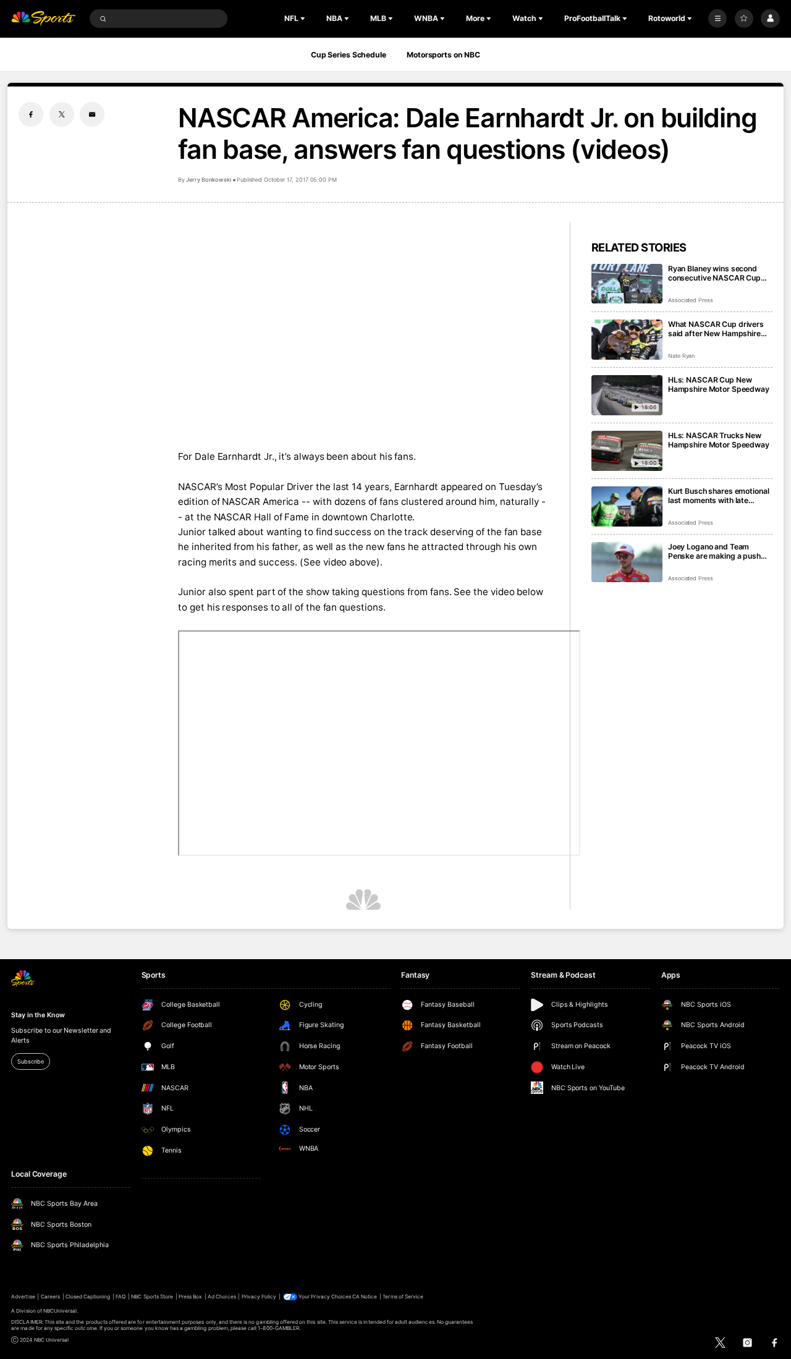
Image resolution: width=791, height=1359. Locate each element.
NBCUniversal (60, 1311)
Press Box (190, 1296)
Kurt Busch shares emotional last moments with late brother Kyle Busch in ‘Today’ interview (719, 495)
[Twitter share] (61, 114)
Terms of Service (403, 1296)
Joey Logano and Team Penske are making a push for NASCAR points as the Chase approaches (714, 551)
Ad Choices (221, 1296)
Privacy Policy (259, 1296)
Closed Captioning (88, 1296)
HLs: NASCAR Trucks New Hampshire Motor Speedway (718, 440)
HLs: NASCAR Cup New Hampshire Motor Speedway (718, 384)
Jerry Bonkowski (208, 179)
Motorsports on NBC (443, 54)
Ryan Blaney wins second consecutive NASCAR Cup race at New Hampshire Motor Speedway (714, 273)
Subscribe (30, 1061)
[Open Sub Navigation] (304, 18)
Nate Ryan (681, 355)
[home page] (43, 19)
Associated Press (690, 300)
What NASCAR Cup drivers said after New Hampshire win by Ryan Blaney (716, 329)
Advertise (23, 1296)
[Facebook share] (31, 114)
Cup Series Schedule (348, 54)
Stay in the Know (37, 1015)
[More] (717, 18)
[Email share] (92, 114)
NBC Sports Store (152, 1296)
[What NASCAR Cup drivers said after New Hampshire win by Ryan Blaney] (626, 340)
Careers (50, 1296)
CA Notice (364, 1296)
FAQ (120, 1296)
